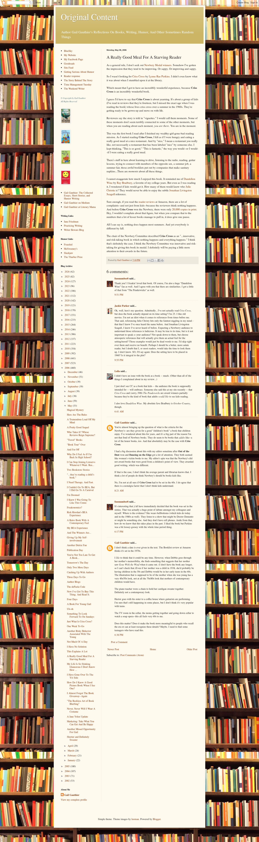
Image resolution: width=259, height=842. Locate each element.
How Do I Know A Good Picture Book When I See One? (81, 685)
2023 (67, 286)
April (71, 745)
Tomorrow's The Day (77, 562)
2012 (67, 338)
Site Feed (68, 67)
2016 (67, 319)
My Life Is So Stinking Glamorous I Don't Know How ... (81, 666)
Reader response (72, 76)
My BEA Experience (77, 528)
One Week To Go (75, 626)
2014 (67, 329)
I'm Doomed (73, 495)
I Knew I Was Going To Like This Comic (79, 501)
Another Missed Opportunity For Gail (81, 730)
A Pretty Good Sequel (78, 427)
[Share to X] (155, 260)
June (70, 401)
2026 (67, 271)
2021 (67, 295)
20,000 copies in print (184, 209)
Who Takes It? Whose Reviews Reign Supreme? (81, 433)
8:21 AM (119, 490)
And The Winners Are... (79, 532)
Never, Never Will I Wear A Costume (81, 710)
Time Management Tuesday (77, 84)
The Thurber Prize (73, 257)
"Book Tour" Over (76, 444)
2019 (67, 305)
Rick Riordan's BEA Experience (77, 513)
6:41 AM (119, 411)
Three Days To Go (76, 577)
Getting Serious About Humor (79, 71)
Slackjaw (68, 253)
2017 (67, 315)
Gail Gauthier (122, 422)
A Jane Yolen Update (77, 716)
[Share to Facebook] (159, 260)
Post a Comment (119, 642)
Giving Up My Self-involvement (77, 539)
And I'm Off (73, 449)
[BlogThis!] (152, 260)
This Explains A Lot (77, 651)
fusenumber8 (121, 278)
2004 (67, 771)
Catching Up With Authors (80, 572)
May (70, 405)
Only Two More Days (78, 567)
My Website (70, 55)
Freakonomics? (74, 507)
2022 (67, 290)
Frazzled (68, 244)
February (72, 755)
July (70, 396)
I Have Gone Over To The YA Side (80, 676)
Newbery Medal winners (157, 65)
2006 (67, 367)
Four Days (72, 599)
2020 (67, 300)
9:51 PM (119, 294)
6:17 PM (119, 531)
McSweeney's (70, 248)
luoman (135, 819)
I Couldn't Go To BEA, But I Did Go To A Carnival (81, 488)
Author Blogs (73, 581)
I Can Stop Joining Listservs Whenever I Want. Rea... (81, 463)
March (71, 750)
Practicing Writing (73, 225)
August (71, 391)
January (72, 760)
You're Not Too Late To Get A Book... (81, 556)
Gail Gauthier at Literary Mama (80, 207)
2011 (67, 343)
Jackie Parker (122, 306)
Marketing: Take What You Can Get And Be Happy (80, 723)
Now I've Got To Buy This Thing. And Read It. (80, 593)
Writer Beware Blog (74, 229)
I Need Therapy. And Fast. (80, 482)
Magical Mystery (75, 409)
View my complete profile (74, 799)
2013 (67, 334)
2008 (67, 358)
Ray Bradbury (124, 182)
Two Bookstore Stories (78, 469)
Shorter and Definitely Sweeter (78, 738)
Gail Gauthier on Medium (77, 202)
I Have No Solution (77, 646)
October (72, 381)
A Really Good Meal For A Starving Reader (80, 657)
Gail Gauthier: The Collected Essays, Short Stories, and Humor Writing (78, 195)
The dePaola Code (76, 586)
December (73, 372)
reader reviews (147, 201)
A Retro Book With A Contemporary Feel (78, 521)
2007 (67, 363)
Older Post (192, 649)
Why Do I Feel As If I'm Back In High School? (79, 456)
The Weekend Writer (74, 88)
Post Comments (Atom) (132, 655)
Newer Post (113, 649)
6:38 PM (119, 634)
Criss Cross (138, 76)
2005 (67, 766)
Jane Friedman (71, 221)
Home (153, 649)
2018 (67, 310)
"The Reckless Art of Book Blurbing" (80, 702)
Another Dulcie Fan (77, 545)
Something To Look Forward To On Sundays (80, 615)
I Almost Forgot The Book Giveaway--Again (80, 694)
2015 (67, 324)
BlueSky (68, 50)
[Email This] (149, 260)
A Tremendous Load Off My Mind (81, 421)
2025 (67, 276)
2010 (67, 348)
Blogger (157, 819)
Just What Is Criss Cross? (79, 621)
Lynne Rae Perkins (159, 76)
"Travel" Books (74, 439)
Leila (117, 371)
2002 (67, 780)
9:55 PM (119, 360)
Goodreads (69, 63)
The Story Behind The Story (78, 80)
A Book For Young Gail (79, 604)
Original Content (89, 16)
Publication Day (75, 550)
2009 (67, 353)
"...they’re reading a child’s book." (80, 476)
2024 (67, 281)
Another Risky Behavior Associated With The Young (79, 634)
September (73, 386)
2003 (67, 776)
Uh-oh (70, 609)
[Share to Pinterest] (162, 260)
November (73, 376)
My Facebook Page (73, 59)
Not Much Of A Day (77, 641)
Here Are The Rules (77, 414)
